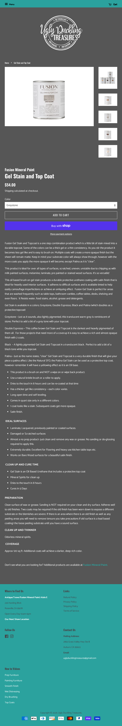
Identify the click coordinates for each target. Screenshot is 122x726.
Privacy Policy (70, 602)
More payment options (61, 234)
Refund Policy (70, 597)
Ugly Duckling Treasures (69, 713)
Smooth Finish (11, 686)
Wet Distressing (12, 692)
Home (7, 62)
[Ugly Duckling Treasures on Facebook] (6, 637)
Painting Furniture (13, 681)
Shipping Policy (70, 606)
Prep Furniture (12, 675)
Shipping (9, 191)
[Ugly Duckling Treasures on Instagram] (12, 637)
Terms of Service (71, 611)
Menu (11, 4)
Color (8, 199)
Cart (115, 4)
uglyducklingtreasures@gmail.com (79, 658)
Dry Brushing (11, 697)
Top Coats (9, 702)
